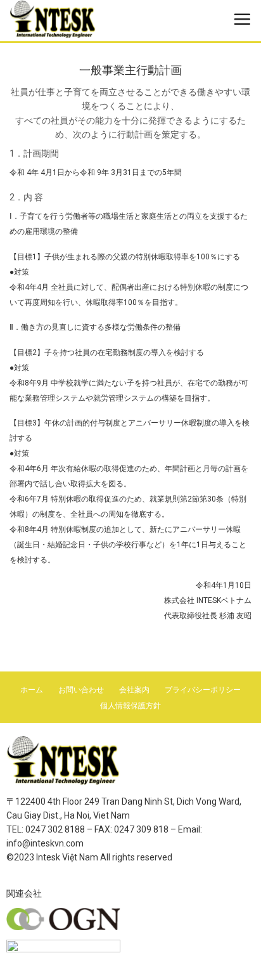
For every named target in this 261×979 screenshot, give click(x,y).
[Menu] (241, 19)
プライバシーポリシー (203, 689)
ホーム (31, 689)
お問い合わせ (81, 689)
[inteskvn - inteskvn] (79, 19)
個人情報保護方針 (130, 705)
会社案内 (134, 689)
